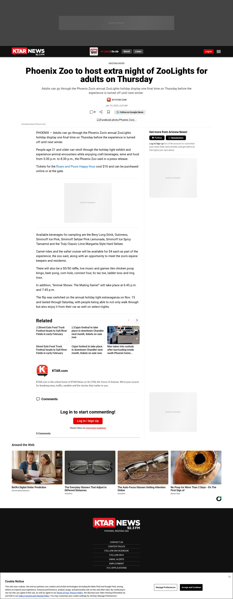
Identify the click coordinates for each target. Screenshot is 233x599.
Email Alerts (116, 559)
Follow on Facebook (116, 550)
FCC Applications (116, 568)
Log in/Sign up (156, 143)
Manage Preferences (165, 587)
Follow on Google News (131, 112)
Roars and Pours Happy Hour (75, 166)
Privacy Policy (76, 593)
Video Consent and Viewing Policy (34, 596)
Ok (229, 577)
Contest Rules (116, 546)
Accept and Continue (191, 587)
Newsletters (177, 138)
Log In (208, 51)
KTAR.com (60, 371)
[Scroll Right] (137, 320)
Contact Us (116, 542)
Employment (116, 563)
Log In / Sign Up (88, 420)
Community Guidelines (96, 428)
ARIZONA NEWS (116, 63)
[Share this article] (101, 112)
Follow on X (116, 555)
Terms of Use (63, 593)
